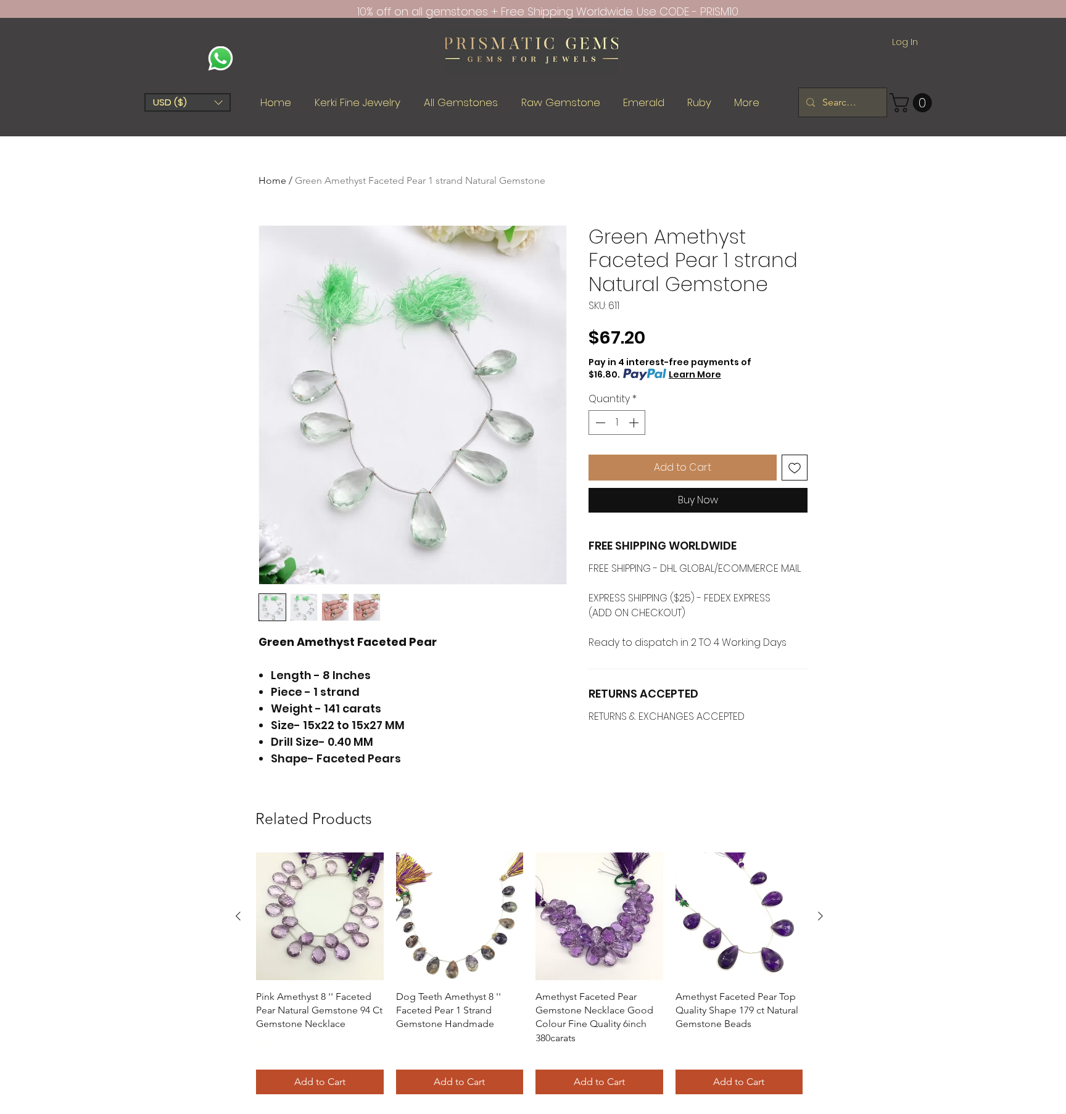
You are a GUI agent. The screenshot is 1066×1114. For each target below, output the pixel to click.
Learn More (695, 374)
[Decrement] (599, 422)
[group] (529, 973)
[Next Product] (820, 916)
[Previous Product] (238, 916)
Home (272, 180)
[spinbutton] (617, 422)
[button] (187, 102)
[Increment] (634, 422)
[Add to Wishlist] (795, 468)
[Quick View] (320, 916)
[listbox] (187, 102)
